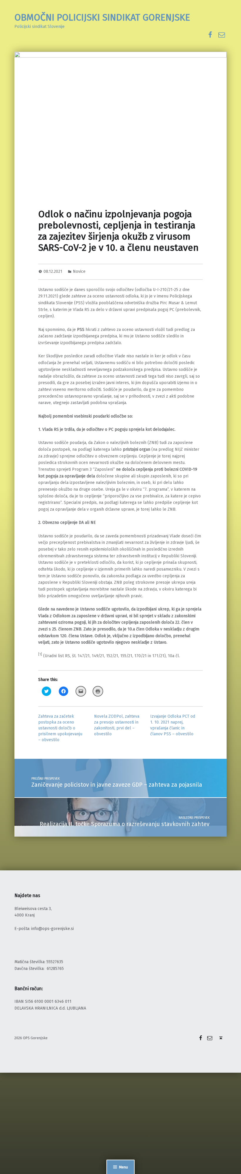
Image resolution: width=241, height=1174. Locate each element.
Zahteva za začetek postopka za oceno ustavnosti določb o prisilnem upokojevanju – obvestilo (60, 728)
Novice (79, 271)
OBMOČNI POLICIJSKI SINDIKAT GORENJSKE (102, 17)
